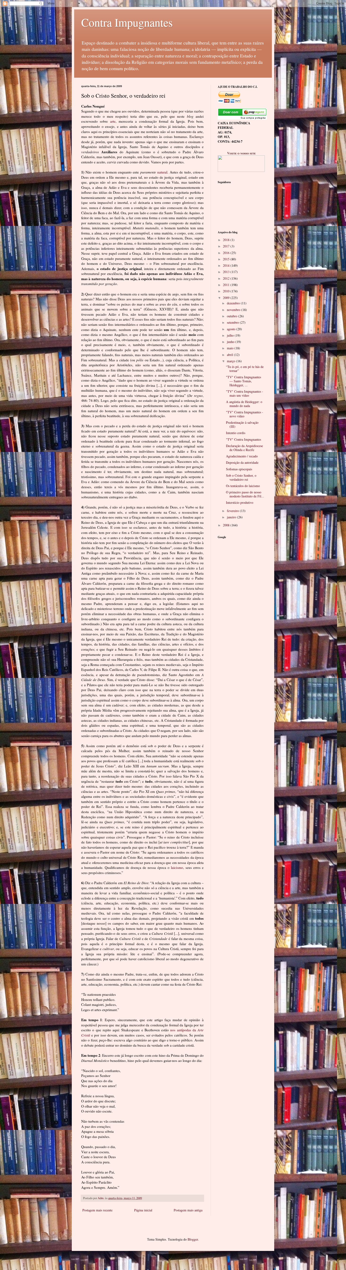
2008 (226, 525)
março (231, 361)
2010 (226, 291)
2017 (226, 246)
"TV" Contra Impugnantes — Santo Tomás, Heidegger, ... (243, 381)
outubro (232, 316)
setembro (233, 322)
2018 (226, 240)
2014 (226, 265)
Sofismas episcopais (239, 469)
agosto (231, 329)
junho (231, 341)
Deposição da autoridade (242, 462)
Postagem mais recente (97, 1210)
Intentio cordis (235, 433)
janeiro (232, 517)
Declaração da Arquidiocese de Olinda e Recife (244, 447)
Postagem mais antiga (188, 1210)
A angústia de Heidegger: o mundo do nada (244, 403)
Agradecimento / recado (242, 456)
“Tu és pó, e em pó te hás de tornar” (245, 368)
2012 (226, 278)
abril (230, 354)
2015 (226, 259)
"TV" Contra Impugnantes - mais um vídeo (244, 393)
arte (113, 121)
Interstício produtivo (239, 502)
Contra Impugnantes (127, 22)
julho (231, 335)
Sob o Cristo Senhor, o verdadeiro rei (241, 477)
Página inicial (143, 1210)
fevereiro (233, 510)
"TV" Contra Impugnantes (243, 439)
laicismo (177, 867)
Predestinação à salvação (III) (242, 424)
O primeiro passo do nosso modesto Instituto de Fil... (245, 494)
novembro (234, 309)
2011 (226, 284)
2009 (226, 297)
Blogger (193, 1239)
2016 (226, 252)
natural (162, 172)
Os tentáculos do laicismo (243, 486)
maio (230, 348)
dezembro (234, 303)
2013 (226, 272)
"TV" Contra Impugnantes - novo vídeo (244, 414)
